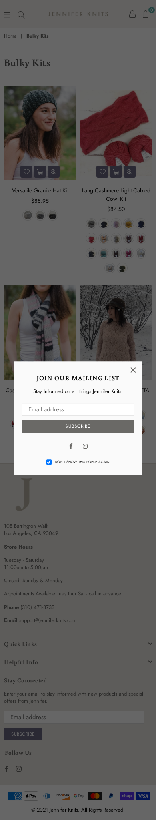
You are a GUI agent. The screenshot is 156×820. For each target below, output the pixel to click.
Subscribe (77, 426)
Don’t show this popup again (82, 461)
